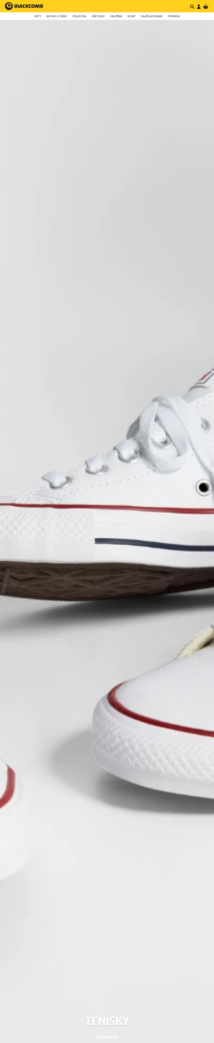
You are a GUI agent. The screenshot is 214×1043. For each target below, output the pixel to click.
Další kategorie (151, 16)
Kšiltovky (98, 16)
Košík (205, 6)
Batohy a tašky (56, 16)
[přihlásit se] (198, 6)
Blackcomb (27, 6)
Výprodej (174, 16)
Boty (37, 16)
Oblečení (116, 16)
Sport (131, 16)
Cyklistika (79, 16)
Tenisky (107, 1021)
